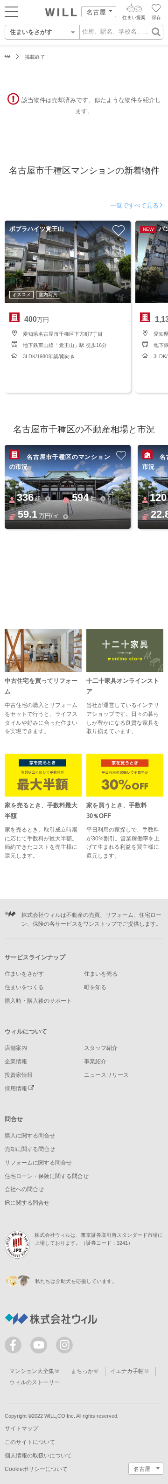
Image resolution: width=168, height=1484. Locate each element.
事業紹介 (95, 1061)
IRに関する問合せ (27, 1203)
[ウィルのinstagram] (64, 1345)
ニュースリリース (106, 1075)
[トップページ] (61, 12)
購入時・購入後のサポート (38, 1001)
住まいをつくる (24, 987)
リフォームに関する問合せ (38, 1162)
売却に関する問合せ (30, 1149)
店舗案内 (16, 1048)
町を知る (95, 987)
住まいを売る (101, 974)
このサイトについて (30, 1442)
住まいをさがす (24, 974)
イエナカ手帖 (127, 1371)
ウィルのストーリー (34, 1382)
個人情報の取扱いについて (38, 1455)
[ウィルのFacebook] (15, 1347)
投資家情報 (19, 1075)
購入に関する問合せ (30, 1135)
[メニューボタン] (11, 11)
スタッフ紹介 (101, 1048)
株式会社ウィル (7, 57)
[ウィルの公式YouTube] (40, 1347)
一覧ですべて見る (134, 205)
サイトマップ (21, 1428)
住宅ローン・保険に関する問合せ (47, 1176)
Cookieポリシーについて (36, 1469)
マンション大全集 (31, 1371)
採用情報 (16, 1088)
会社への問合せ (24, 1189)
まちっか (82, 1371)
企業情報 (16, 1061)
